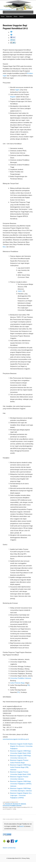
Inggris (17, 90)
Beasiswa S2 (8, 804)
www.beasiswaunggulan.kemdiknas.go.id (16, 739)
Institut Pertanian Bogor (17, 683)
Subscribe (9, 16)
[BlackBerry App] (8, 841)
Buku (4, 247)
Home (2, 16)
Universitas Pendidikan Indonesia (20, 678)
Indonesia (23, 804)
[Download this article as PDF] (13, 43)
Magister (13, 97)
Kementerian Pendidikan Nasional (12, 805)
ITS (18, 692)
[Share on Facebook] (13, 38)
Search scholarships (9, 848)
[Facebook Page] (12, 841)
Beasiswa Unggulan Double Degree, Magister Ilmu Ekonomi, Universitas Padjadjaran (21, 746)
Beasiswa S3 (16, 804)
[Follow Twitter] (16, 841)
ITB (28, 685)
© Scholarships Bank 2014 (13, 858)
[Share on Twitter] (12, 40)
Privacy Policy (26, 858)
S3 (28, 73)
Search (21, 16)
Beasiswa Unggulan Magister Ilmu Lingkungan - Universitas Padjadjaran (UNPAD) (21, 795)
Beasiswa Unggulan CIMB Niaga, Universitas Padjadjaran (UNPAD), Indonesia (21, 783)
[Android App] (4, 841)
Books (15, 16)
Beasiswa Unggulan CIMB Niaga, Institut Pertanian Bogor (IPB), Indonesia (20, 767)
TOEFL (20, 291)
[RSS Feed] (7, 835)
